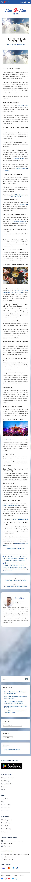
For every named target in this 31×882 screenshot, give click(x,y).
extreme (8, 558)
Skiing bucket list (20, 560)
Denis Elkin (21, 44)
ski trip (16, 567)
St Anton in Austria (15, 569)
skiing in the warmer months (11, 505)
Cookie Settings (5, 810)
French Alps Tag (20, 565)
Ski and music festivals (9, 440)
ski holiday (10, 567)
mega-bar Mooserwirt (20, 221)
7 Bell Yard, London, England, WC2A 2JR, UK (13, 841)
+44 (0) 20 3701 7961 (8, 843)
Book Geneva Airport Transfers (12, 749)
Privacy (15, 875)
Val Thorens (24, 569)
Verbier (5, 570)
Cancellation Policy (6, 805)
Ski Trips (12, 560)
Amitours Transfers (6, 829)
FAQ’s (2, 802)
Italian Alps (21, 558)
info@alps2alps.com (8, 846)
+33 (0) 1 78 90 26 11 (8, 856)
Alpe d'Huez (8, 563)
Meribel (5, 567)
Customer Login (5, 807)
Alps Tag (24, 563)
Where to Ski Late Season (20, 519)
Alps (6, 557)
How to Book (4, 799)
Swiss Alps (16, 562)
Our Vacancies (4, 832)
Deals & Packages (5, 781)
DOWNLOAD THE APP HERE (15, 549)
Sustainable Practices (6, 783)
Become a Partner (5, 823)
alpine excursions (16, 563)
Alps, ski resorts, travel (14, 557)
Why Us (3, 789)
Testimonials (4, 786)
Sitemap (22, 875)
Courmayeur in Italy (18, 158)
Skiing (20, 567)
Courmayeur (12, 565)
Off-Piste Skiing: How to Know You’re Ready (19, 195)
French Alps (14, 558)
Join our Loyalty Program (7, 778)
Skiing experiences (8, 562)
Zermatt (9, 570)
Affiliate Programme (6, 820)
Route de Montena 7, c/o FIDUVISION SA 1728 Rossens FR (16, 854)
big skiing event (23, 204)
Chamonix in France (23, 105)
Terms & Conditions (6, 875)
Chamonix (5, 565)
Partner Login (4, 826)
